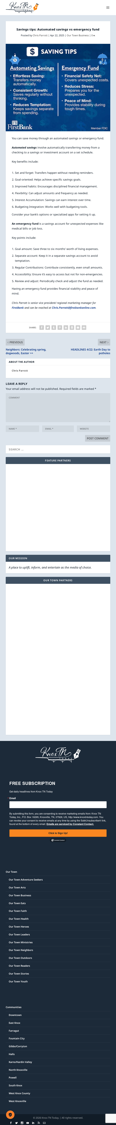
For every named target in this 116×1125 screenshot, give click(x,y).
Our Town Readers (19, 965)
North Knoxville (18, 1070)
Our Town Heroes (19, 926)
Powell (13, 1077)
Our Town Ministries (21, 942)
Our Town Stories (19, 973)
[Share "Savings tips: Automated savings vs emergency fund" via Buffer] (72, 328)
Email (12, 798)
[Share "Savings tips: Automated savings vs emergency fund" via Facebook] (42, 328)
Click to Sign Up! (58, 833)
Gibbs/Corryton (18, 1046)
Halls (12, 1054)
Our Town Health (19, 918)
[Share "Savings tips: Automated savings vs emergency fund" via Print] (84, 328)
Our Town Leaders (19, 934)
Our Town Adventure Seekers (26, 879)
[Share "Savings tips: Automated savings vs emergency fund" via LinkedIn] (66, 328)
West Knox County (19, 1093)
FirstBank (18, 307)
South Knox (15, 1085)
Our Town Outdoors (20, 958)
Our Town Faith (18, 911)
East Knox (14, 1023)
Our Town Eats (17, 903)
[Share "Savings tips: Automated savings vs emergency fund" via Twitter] (48, 328)
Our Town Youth (18, 981)
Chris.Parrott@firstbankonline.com (74, 307)
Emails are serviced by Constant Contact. (70, 824)
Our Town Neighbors (21, 950)
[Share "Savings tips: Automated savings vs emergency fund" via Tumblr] (54, 328)
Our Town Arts (17, 887)
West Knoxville (17, 1101)
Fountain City (17, 1038)
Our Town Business (78, 35)
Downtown (15, 1015)
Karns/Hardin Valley (20, 1062)
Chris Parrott (40, 35)
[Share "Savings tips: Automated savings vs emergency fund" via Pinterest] (60, 328)
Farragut (14, 1030)
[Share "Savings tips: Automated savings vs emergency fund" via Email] (78, 328)
